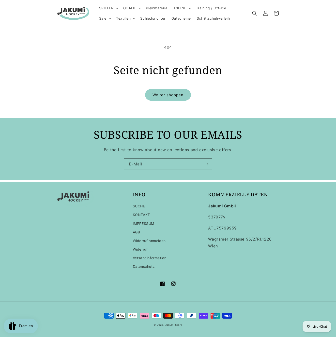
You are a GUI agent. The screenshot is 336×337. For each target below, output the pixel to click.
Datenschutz (144, 266)
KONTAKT (141, 215)
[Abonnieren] (206, 164)
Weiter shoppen (168, 95)
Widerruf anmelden (149, 241)
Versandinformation (150, 258)
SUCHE (139, 206)
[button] (108, 8)
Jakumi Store (174, 324)
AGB (136, 232)
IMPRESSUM (143, 223)
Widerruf (140, 249)
